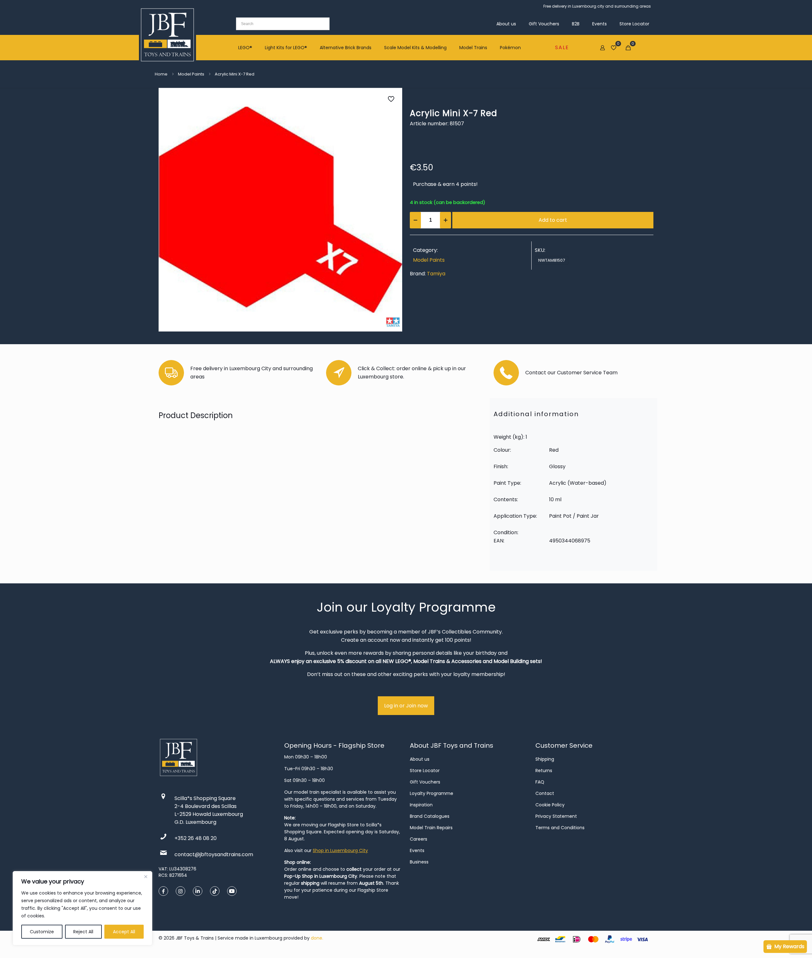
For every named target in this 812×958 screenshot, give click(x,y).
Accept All (124, 931)
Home (161, 74)
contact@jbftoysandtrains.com (213, 854)
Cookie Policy (550, 805)
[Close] (145, 876)
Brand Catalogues (429, 816)
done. (317, 938)
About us (419, 759)
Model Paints (191, 74)
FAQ (539, 782)
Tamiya (436, 273)
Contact (544, 793)
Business (419, 862)
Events (417, 850)
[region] (82, 908)
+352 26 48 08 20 (195, 838)
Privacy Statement (556, 816)
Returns (543, 770)
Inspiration (421, 805)
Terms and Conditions (560, 827)
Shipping (544, 759)
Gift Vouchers (425, 782)
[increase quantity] (445, 220)
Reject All (83, 931)
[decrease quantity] (415, 220)
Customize (42, 931)
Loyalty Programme (431, 793)
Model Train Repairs (431, 827)
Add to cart (553, 220)
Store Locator (425, 770)
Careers (418, 839)
